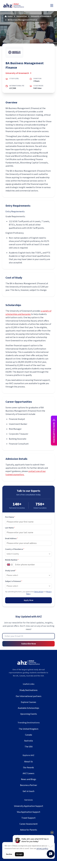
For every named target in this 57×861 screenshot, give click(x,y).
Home (10, 16)
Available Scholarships (28, 708)
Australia (28, 740)
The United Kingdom (28, 728)
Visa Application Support (28, 812)
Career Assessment (29, 823)
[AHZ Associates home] (16, 5)
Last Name (10, 527)
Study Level (10, 570)
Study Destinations (28, 690)
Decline (9, 854)
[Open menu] (52, 5)
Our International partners (28, 696)
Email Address (11, 538)
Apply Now (28, 600)
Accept (19, 854)
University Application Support (28, 806)
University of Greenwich (41, 16)
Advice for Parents (28, 829)
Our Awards (28, 767)
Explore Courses (28, 702)
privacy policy (42, 848)
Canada (28, 734)
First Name (10, 517)
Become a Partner (28, 785)
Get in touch (28, 791)
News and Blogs (28, 779)
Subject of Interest (13, 581)
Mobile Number (12, 560)
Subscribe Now (28, 643)
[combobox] (28, 553)
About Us (28, 761)
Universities (21, 16)
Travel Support (28, 817)
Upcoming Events (28, 713)
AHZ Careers (28, 773)
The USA (29, 746)
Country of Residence (14, 549)
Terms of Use (38, 592)
